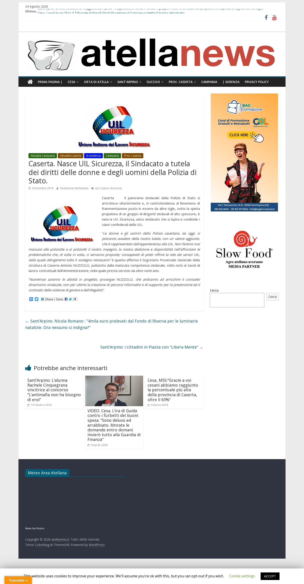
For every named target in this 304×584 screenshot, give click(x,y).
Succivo (153, 82)
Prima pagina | (50, 82)
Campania (209, 82)
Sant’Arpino (127, 82)
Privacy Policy (257, 82)
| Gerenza (231, 82)
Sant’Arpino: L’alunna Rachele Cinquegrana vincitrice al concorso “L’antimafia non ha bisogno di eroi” (54, 389)
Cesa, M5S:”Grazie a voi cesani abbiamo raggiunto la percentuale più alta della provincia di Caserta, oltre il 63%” (173, 389)
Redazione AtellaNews (74, 188)
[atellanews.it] (152, 34)
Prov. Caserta (181, 82)
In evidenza (93, 156)
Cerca (214, 290)
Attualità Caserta (70, 156)
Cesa (71, 82)
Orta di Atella (96, 82)
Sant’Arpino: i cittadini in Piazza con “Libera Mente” (151, 347)
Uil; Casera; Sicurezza (108, 188)
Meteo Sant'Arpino (34, 528)
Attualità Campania (43, 156)
